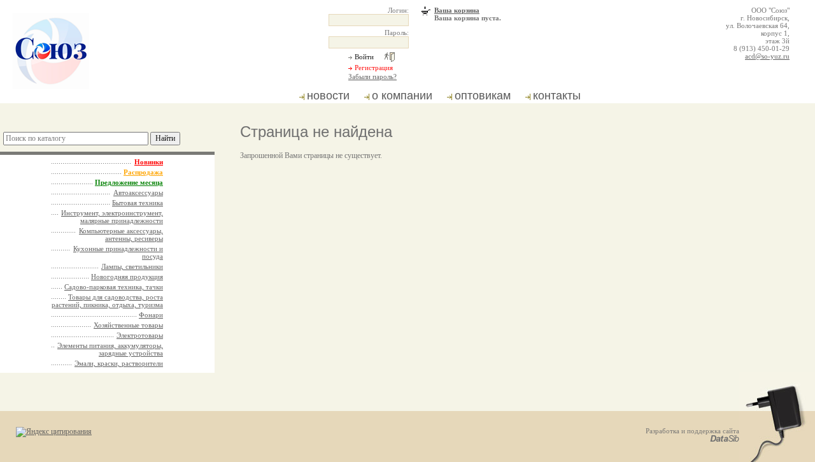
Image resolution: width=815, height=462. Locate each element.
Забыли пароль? (372, 76)
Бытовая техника (137, 202)
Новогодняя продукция (127, 276)
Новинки (148, 162)
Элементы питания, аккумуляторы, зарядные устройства (110, 349)
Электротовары (140, 335)
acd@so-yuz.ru (767, 56)
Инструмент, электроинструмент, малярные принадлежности (112, 216)
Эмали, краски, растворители (118, 363)
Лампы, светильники (132, 266)
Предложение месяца (129, 182)
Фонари (151, 315)
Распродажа (143, 172)
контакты (557, 95)
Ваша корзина (456, 10)
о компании (402, 95)
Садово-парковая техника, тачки (113, 287)
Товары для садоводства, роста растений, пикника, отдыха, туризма (107, 300)
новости (328, 95)
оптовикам (483, 95)
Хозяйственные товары (128, 325)
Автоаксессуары (138, 192)
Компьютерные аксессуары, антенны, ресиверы (121, 234)
